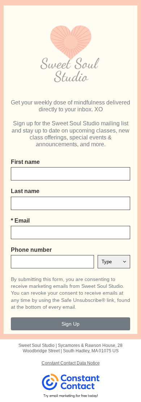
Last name (25, 191)
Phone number (31, 250)
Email (20, 221)
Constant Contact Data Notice (71, 363)
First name (25, 162)
